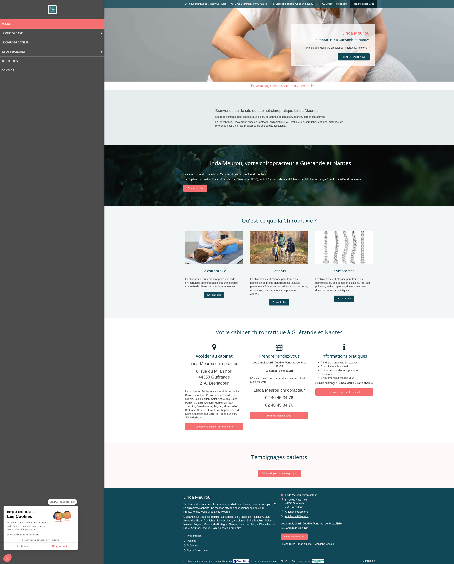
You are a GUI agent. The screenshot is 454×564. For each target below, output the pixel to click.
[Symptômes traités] (344, 247)
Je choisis (22, 546)
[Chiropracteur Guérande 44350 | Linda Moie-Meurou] (52, 9)
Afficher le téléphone (336, 3)
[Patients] (279, 247)
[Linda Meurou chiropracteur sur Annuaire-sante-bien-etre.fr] (318, 561)
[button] (7, 558)
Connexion (368, 560)
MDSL (284, 561)
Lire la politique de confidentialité (23, 535)
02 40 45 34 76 (279, 397)
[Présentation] (214, 247)
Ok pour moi (59, 546)
